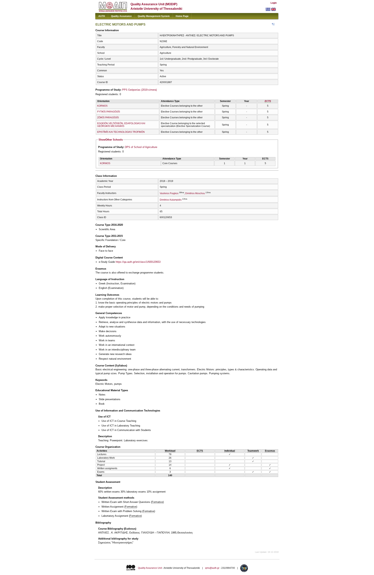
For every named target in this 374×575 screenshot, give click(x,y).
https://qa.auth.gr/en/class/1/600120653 (138, 261)
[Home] (112, 10)
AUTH (101, 16)
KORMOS (102, 105)
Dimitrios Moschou (195, 193)
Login (274, 3)
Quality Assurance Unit (150, 568)
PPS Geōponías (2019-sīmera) (139, 89)
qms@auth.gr (212, 568)
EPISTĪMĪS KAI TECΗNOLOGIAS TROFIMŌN (121, 132)
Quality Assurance (121, 16)
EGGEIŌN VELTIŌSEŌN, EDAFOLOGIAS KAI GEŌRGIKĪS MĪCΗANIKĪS (121, 124)
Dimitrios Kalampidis (171, 199)
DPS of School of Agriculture (141, 147)
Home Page (182, 16)
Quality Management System (154, 16)
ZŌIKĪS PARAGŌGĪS (108, 117)
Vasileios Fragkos (169, 193)
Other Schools (111, 139)
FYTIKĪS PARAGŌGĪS (108, 111)
